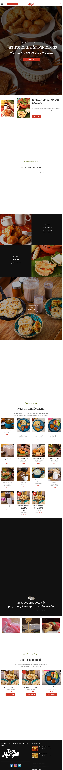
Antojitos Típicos (23, 435)
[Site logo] (31, 4)
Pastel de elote (43, 753)
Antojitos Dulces (7, 432)
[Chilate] (54, 474)
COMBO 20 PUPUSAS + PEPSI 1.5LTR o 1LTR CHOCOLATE (10, 686)
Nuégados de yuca (23, 458)
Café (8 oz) (23, 482)
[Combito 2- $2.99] (38, 425)
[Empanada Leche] (54, 450)
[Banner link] (16, 229)
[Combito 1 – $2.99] (23, 425)
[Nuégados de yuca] (23, 450)
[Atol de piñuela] (7, 423)
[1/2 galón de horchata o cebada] (7, 450)
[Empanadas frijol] (7, 474)
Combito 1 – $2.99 (23, 433)
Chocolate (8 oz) (7, 506)
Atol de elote (38, 479)
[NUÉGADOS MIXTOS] (38, 450)
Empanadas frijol (7, 482)
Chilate (54, 482)
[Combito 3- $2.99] (54, 425)
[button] (51, 694)
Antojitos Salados (23, 438)
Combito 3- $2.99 (54, 433)
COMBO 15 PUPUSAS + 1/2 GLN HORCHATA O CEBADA (23, 508)
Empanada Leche (54, 458)
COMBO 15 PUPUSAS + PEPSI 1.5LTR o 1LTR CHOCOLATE (38, 507)
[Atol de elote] (38, 473)
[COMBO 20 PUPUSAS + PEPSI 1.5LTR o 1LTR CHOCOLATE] (10, 677)
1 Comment (48, 748)
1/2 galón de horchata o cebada (8, 459)
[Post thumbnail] (35, 748)
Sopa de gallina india (44, 746)
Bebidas (8, 461)
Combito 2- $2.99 (38, 433)
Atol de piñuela (8, 430)
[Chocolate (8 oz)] (7, 497)
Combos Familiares (23, 512)
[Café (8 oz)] (23, 474)
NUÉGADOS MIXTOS (38, 458)
